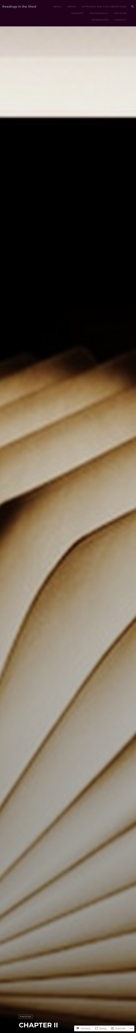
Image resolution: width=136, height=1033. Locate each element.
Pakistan (25, 1016)
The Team (120, 13)
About (57, 6)
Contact (120, 19)
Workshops (100, 19)
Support (77, 13)
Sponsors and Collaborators (104, 6)
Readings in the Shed (19, 6)
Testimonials (98, 13)
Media (72, 6)
